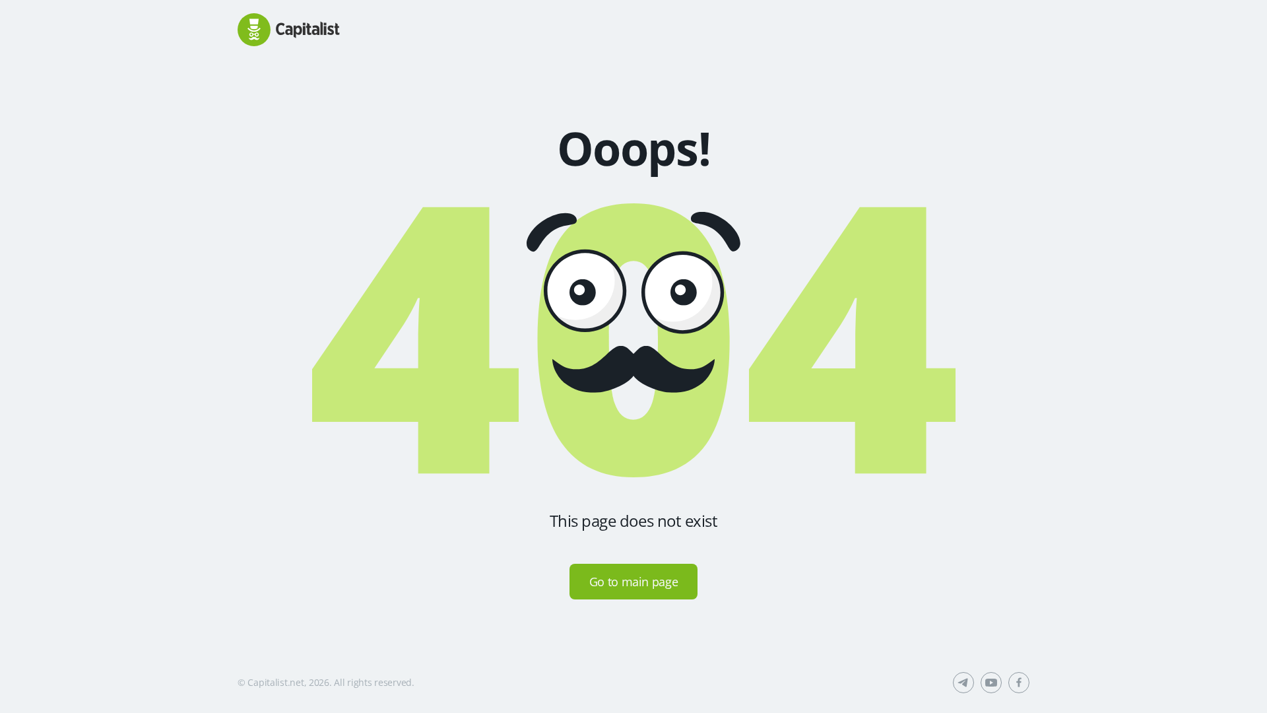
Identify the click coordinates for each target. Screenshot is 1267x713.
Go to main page (633, 582)
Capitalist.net (275, 682)
